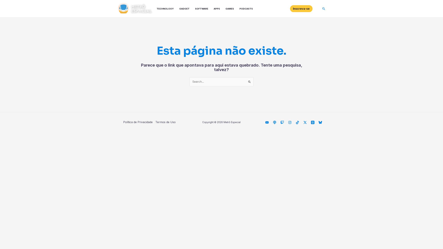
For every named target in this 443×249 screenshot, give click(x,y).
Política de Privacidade (138, 122)
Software (201, 8)
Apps (217, 8)
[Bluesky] (320, 122)
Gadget (184, 8)
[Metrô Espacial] (267, 122)
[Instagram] (290, 122)
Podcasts (246, 8)
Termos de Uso (165, 122)
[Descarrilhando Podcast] (274, 122)
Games (229, 8)
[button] (301, 8)
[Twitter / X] (305, 122)
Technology (165, 8)
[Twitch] (282, 122)
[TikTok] (297, 122)
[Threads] (312, 122)
